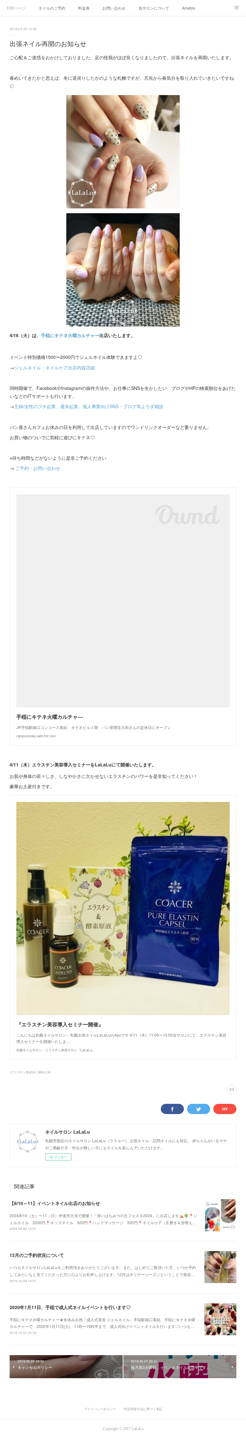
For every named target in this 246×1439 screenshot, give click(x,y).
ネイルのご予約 (51, 8)
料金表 (84, 8)
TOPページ (16, 8)
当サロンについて (153, 8)
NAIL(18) (44, 1072)
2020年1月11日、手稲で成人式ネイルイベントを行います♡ (70, 1307)
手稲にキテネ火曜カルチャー (70, 335)
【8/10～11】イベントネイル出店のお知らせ (55, 1203)
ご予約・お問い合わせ (37, 468)
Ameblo (188, 8)
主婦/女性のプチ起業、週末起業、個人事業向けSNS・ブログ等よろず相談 (88, 406)
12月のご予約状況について (37, 1255)
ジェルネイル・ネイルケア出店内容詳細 (54, 367)
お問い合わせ (114, 8)
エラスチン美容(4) (23, 1072)
